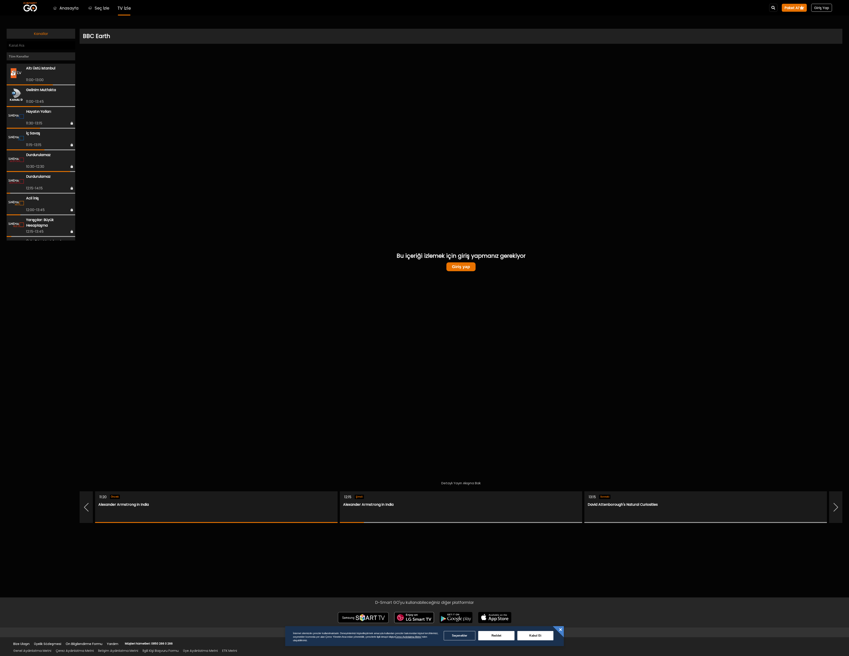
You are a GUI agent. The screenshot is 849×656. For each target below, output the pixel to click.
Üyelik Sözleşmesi (47, 644)
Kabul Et (535, 635)
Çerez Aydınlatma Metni (75, 650)
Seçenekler (459, 635)
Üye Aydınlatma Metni (200, 650)
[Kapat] (560, 630)
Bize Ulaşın (21, 644)
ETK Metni (229, 650)
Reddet (496, 635)
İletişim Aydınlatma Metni (118, 650)
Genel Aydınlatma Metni (32, 650)
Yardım (112, 644)
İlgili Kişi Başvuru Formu (161, 650)
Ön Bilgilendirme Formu (84, 644)
